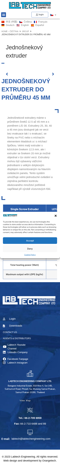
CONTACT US (10, 332)
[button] (55, 215)
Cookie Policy (30, 255)
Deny (30, 248)
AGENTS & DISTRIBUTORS (17, 338)
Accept (30, 240)
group (25, 31)
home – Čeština (9, 31)
